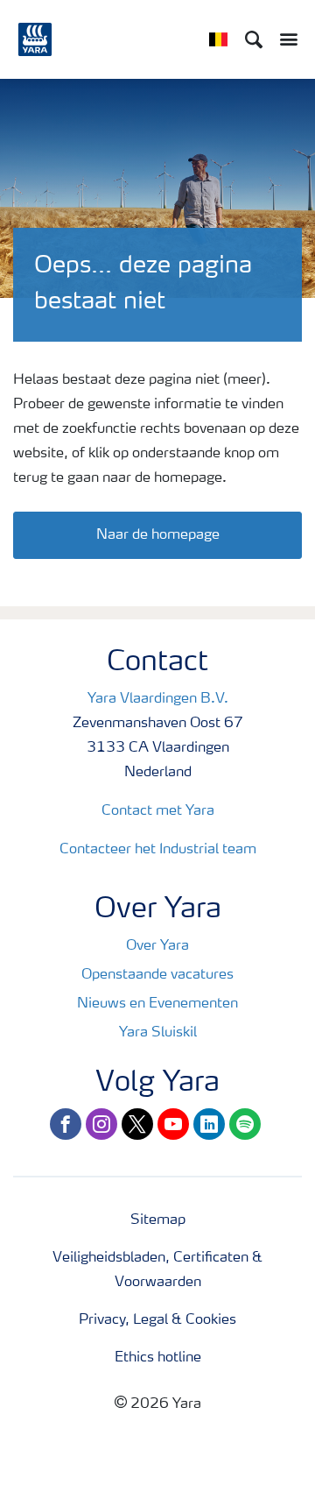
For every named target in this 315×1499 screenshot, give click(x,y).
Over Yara (157, 946)
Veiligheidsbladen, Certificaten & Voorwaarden (157, 1270)
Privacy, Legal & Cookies (157, 1320)
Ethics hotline (158, 1358)
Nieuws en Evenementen (157, 1004)
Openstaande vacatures (157, 975)
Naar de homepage (158, 535)
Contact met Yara (158, 811)
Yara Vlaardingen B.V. (158, 699)
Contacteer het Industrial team (158, 850)
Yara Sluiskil (158, 1033)
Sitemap (158, 1220)
